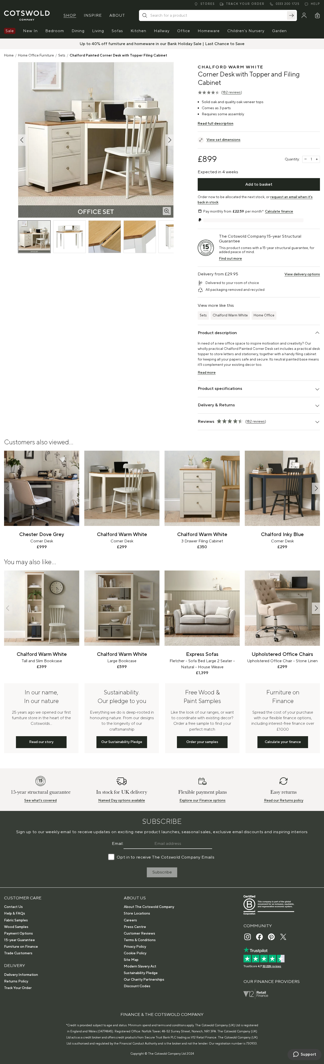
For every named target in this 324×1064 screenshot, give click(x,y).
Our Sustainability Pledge (121, 742)
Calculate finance (279, 211)
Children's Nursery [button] (246, 30)
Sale (10, 30)
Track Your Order (18, 988)
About (117, 15)
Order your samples (202, 742)
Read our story (41, 742)
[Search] (291, 15)
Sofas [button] (117, 30)
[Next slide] (316, 488)
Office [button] (183, 30)
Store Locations (137, 913)
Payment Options (18, 934)
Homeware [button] (209, 30)
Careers (130, 920)
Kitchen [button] (138, 30)
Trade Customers (18, 953)
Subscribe (162, 872)
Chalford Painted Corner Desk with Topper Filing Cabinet (118, 55)
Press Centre (135, 927)
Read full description (215, 123)
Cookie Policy (135, 953)
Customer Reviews (139, 934)
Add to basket (258, 184)
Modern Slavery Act (140, 966)
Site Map (131, 960)
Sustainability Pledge (141, 973)
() (231, 92)
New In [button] (30, 30)
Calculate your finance (283, 742)
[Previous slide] (8, 488)
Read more (207, 372)
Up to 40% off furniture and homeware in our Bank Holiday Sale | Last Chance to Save (162, 43)
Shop (70, 15)
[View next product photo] (169, 140)
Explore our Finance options (202, 800)
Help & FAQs (14, 913)
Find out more (230, 258)
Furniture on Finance (21, 947)
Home (9, 55)
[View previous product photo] (22, 140)
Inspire (93, 15)
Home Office (264, 315)
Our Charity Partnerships (144, 980)
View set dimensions (223, 140)
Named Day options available (121, 800)
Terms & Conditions (140, 940)
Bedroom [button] (54, 30)
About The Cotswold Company (149, 907)
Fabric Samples (16, 920)
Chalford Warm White (230, 315)
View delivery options (302, 274)
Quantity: (292, 159)
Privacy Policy (135, 947)
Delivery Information (21, 975)
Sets (61, 55)
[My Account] (304, 15)
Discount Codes (137, 986)
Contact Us (13, 907)
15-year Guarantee (19, 940)
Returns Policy (16, 981)
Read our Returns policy (283, 800)
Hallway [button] (162, 30)
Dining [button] (78, 30)
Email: (118, 843)
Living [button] (98, 30)
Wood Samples (16, 927)
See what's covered (40, 800)
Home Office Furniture (36, 55)
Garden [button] (279, 30)
